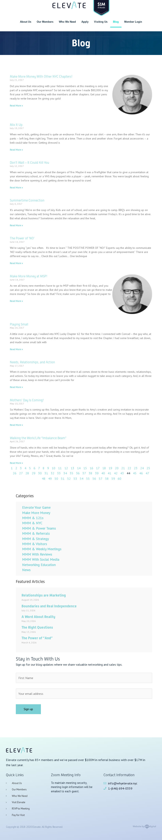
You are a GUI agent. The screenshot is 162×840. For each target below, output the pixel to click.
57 (100, 478)
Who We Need (67, 21)
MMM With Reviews (37, 554)
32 (52, 473)
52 (69, 478)
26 (14, 473)
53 (75, 478)
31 (46, 473)
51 (62, 478)
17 (98, 468)
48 (43, 478)
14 (79, 468)
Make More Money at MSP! (28, 276)
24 (142, 468)
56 (94, 478)
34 (65, 473)
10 (53, 468)
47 (147, 473)
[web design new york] (144, 828)
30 (40, 473)
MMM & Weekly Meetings (41, 549)
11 (60, 468)
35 (71, 473)
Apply (85, 21)
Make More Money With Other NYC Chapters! (41, 76)
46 (141, 473)
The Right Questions (37, 627)
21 (123, 468)
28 (27, 473)
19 (110, 468)
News (26, 570)
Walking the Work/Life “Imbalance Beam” (38, 438)
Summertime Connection (27, 200)
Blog (116, 21)
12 (66, 468)
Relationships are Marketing (44, 595)
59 (113, 478)
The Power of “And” (37, 638)
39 (97, 473)
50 (56, 478)
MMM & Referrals (36, 533)
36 (78, 473)
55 (88, 478)
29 (33, 473)
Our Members (45, 21)
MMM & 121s (32, 518)
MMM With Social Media (40, 559)
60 (119, 478)
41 (109, 473)
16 (91, 468)
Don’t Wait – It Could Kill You (29, 162)
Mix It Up (16, 125)
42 (116, 473)
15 (85, 468)
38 (90, 473)
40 (103, 473)
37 (84, 473)
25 (148, 468)
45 (135, 473)
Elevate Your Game (36, 507)
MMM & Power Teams (39, 528)
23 (136, 468)
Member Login (133, 21)
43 (122, 473)
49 (50, 478)
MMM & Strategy (35, 538)
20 (117, 468)
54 (81, 478)
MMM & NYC (32, 523)
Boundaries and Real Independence (49, 606)
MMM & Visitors (34, 544)
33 (59, 473)
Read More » (16, 105)
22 (129, 468)
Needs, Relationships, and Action (32, 362)
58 (107, 478)
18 (104, 468)
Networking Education (39, 564)
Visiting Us (100, 21)
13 (72, 468)
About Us (25, 21)
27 (21, 473)
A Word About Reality (38, 617)
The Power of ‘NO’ (22, 238)
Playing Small (19, 324)
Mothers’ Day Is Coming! (27, 400)
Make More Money (36, 512)
